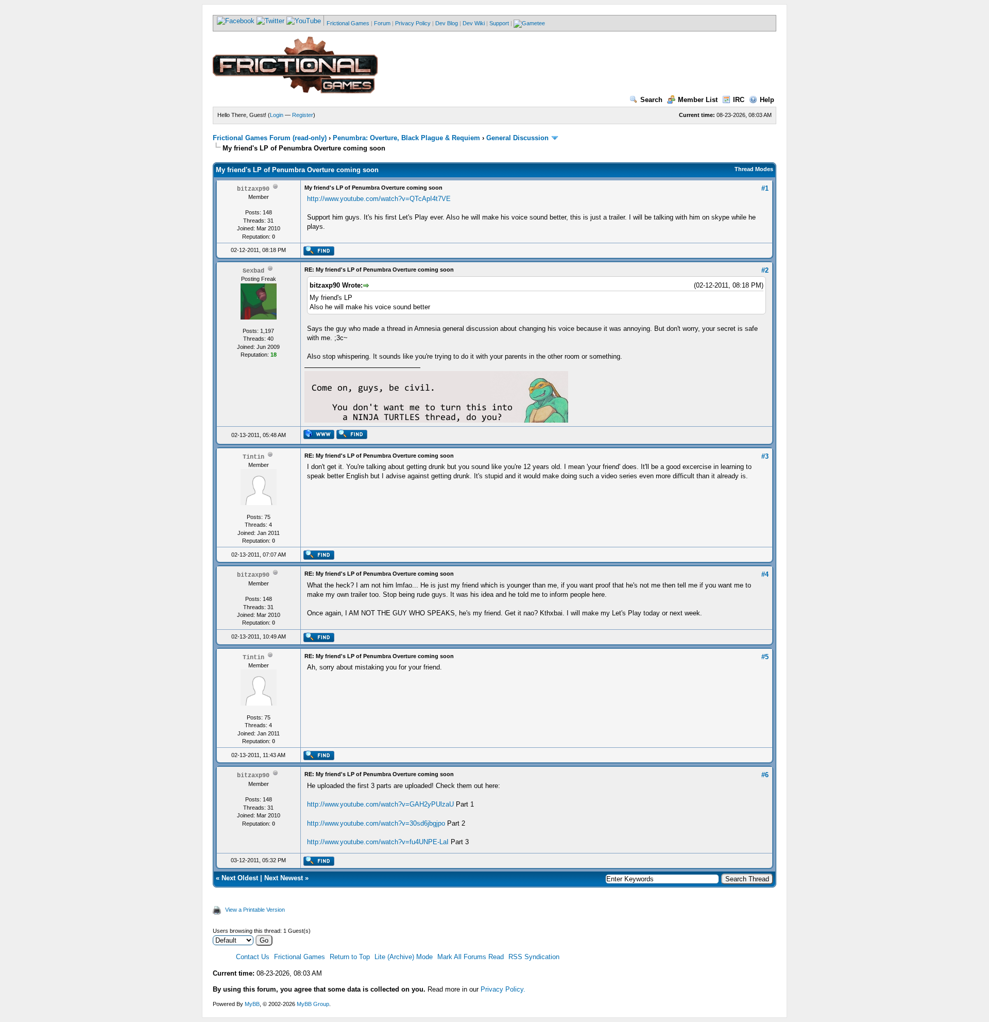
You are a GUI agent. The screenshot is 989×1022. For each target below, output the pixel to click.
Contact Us (252, 957)
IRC (738, 100)
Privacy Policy (413, 23)
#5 (765, 657)
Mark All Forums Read (470, 957)
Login (276, 115)
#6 (765, 775)
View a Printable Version (255, 910)
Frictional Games (348, 23)
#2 (765, 270)
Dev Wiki (474, 23)
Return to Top (350, 957)
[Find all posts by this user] (318, 253)
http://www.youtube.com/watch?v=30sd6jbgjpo (376, 823)
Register (302, 115)
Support (499, 23)
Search (651, 100)
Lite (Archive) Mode (403, 957)
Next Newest (283, 878)
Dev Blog (446, 23)
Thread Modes (754, 169)
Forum (382, 23)
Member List (698, 100)
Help (767, 100)
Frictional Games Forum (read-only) (270, 138)
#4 (765, 574)
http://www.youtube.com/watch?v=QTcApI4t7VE (379, 199)
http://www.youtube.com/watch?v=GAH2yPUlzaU (380, 804)
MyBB (252, 1004)
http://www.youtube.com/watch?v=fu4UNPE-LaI (378, 842)
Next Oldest (239, 878)
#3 (765, 456)
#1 (765, 188)
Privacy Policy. (503, 989)
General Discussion (517, 138)
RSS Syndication (533, 957)
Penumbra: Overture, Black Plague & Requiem (406, 138)
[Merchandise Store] (529, 23)
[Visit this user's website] (318, 437)
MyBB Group (313, 1004)
